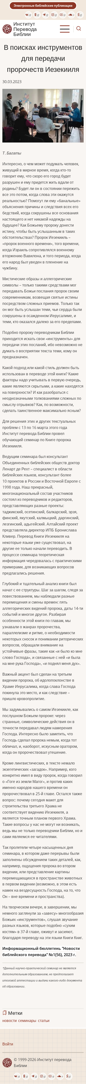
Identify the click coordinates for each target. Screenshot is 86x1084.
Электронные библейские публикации (43, 5)
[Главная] (7, 28)
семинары (27, 1020)
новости (9, 1020)
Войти (7, 1044)
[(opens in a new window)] (28, 14)
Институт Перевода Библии (25, 29)
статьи (43, 1020)
